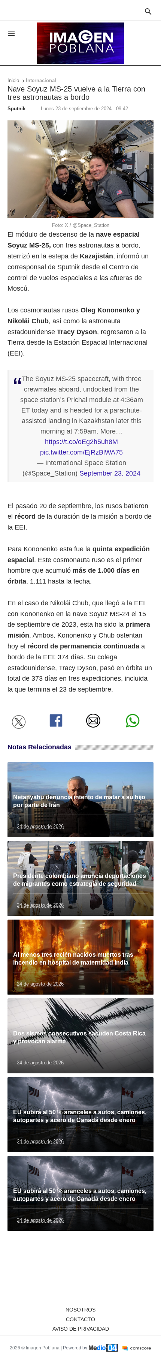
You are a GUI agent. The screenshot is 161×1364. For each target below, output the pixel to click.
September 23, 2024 (109, 473)
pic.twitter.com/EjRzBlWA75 (81, 452)
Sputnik (16, 108)
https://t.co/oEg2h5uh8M (81, 442)
